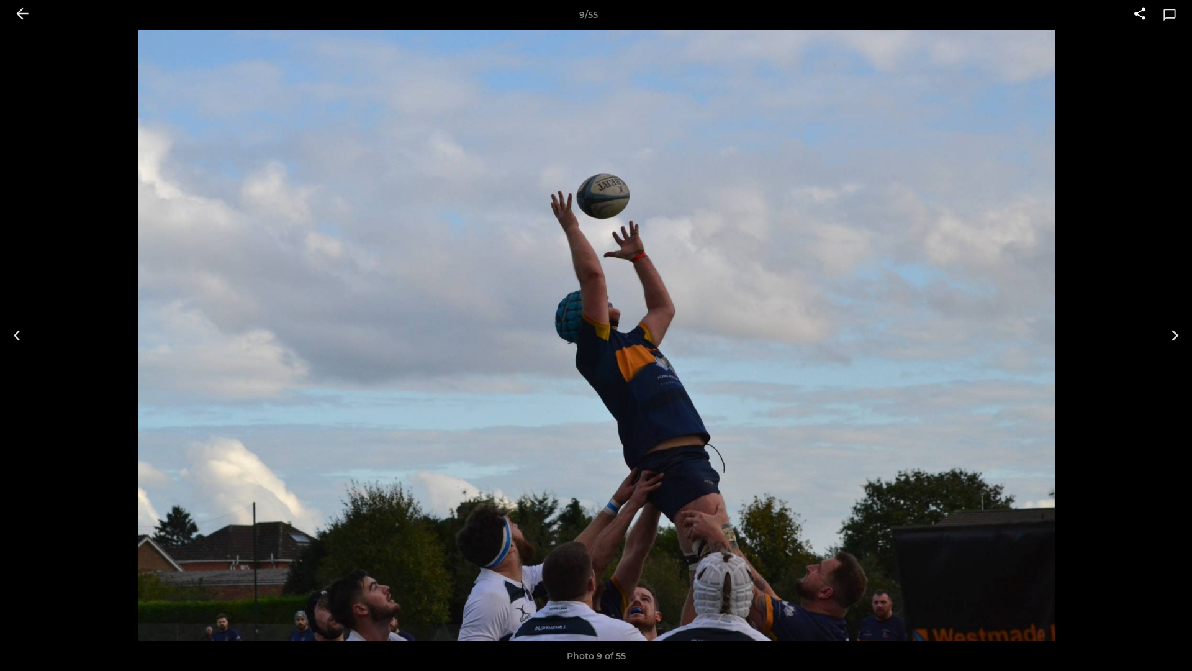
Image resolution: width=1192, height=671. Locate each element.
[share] (1139, 15)
